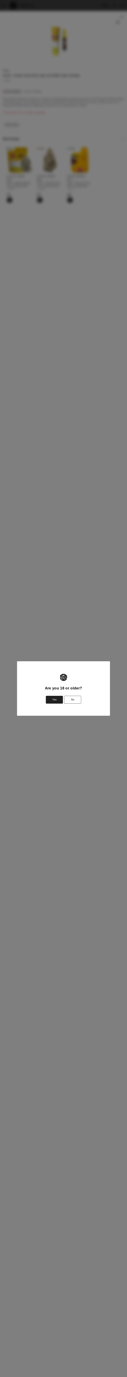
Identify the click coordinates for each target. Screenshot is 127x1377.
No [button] (72, 699)
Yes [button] (54, 699)
